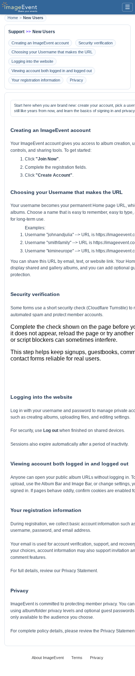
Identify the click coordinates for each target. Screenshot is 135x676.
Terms (76, 657)
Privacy (76, 80)
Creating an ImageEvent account (40, 43)
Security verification (95, 43)
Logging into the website (32, 61)
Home (13, 18)
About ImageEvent (48, 657)
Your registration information (36, 80)
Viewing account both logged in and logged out (52, 71)
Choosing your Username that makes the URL (52, 52)
